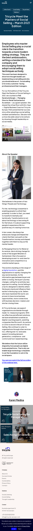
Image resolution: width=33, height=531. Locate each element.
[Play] (5, 139)
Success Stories (7, 476)
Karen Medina (8, 30)
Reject (19, 528)
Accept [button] (14, 528)
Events (4, 478)
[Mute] (25, 139)
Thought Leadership (8, 499)
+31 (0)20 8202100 (8, 514)
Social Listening (7, 494)
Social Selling (16, 9)
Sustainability (6, 481)
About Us (5, 474)
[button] (31, 2)
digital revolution (10, 270)
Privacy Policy (6, 483)
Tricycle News (25, 9)
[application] (16, 133)
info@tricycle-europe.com (11, 517)
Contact (4, 485)
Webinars (16, 12)
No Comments (25, 30)
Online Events (7, 9)
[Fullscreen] (27, 139)
